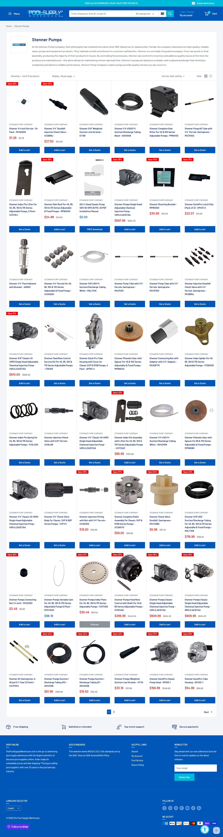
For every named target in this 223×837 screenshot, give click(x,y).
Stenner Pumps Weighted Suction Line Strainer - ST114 (129, 680)
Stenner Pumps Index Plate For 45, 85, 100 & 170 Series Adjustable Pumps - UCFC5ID (93, 603)
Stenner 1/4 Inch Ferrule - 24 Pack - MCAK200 (23, 130)
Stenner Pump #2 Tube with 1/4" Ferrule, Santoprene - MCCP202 (198, 132)
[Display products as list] (210, 76)
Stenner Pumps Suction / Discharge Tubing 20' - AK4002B (91, 682)
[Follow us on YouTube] (187, 808)
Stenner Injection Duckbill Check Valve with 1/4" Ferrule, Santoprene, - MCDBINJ (198, 288)
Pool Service (137, 760)
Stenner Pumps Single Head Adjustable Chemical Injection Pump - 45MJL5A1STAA (128, 209)
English (11, 808)
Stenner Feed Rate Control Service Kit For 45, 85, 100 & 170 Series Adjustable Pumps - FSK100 (58, 363)
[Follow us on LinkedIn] (199, 808)
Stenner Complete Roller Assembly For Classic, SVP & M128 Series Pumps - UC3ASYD (128, 522)
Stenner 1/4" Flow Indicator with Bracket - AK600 (22, 285)
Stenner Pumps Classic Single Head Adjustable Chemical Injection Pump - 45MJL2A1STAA (163, 605)
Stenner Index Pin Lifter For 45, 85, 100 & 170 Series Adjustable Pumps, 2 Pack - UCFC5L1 (23, 209)
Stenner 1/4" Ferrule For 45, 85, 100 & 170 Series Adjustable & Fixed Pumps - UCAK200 (58, 288)
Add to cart (24, 150)
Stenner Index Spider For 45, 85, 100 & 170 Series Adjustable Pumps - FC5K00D (199, 362)
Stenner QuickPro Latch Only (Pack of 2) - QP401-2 (199, 206)
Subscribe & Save (205, 3)
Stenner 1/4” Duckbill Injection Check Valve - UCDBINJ (55, 132)
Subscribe (184, 777)
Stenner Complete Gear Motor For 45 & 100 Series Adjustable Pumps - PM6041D (164, 132)
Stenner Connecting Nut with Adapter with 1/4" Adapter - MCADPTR (164, 362)
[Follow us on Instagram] (176, 808)
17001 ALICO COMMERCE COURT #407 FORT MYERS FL (111, 3)
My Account (137, 756)
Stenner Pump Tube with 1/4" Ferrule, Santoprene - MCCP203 (164, 287)
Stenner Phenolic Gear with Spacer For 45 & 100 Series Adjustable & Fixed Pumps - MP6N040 (128, 363)
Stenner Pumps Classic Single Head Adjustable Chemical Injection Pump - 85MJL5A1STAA (198, 605)
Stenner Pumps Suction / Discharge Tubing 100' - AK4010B (56, 682)
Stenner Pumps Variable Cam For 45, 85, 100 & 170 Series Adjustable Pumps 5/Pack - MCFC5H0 (58, 605)
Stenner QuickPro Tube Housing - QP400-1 (196, 680)
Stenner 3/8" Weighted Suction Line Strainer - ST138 (90, 132)
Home (9, 26)
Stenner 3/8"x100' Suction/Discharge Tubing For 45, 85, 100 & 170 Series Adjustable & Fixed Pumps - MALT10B (198, 523)
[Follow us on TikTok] (193, 808)
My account (186, 15)
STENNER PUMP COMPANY (21, 124)
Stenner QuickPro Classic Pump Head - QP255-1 (162, 680)
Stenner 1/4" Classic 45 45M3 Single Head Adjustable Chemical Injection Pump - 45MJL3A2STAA (93, 442)
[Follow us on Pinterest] (182, 808)
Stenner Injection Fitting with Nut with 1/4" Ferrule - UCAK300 (92, 520)
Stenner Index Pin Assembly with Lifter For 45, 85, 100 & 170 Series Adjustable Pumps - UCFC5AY (129, 442)
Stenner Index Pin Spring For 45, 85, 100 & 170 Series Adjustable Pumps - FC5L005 (23, 441)
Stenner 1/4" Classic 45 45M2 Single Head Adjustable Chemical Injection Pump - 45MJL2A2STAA (23, 522)
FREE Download (94, 229)
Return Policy (138, 765)
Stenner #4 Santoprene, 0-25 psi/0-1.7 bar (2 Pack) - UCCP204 (22, 682)
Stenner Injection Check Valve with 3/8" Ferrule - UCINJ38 (56, 441)
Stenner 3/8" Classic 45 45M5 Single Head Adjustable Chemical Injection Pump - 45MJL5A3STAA (23, 363)
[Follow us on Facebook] (164, 808)
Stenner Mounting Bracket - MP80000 (163, 206)
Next (206, 712)
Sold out (95, 624)
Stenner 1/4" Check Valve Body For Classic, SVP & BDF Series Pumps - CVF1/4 (58, 520)
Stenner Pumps (22, 26)
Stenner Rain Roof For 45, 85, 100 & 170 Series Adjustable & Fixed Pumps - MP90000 (58, 208)
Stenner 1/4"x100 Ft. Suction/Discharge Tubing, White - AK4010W (163, 441)
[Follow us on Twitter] (170, 808)
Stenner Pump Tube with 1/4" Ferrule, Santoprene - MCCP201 (129, 287)
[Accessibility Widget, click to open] (204, 829)
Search (135, 751)
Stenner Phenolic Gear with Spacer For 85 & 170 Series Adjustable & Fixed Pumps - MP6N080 (198, 442)
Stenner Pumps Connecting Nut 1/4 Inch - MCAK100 (22, 601)
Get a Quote (94, 150)
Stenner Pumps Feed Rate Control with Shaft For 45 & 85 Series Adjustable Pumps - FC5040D (129, 605)
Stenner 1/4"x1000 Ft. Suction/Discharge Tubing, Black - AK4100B (128, 132)
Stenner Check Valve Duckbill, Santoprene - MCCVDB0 (161, 520)
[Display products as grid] (205, 76)
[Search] (170, 13)
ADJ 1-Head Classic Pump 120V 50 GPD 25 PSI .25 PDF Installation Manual (92, 208)
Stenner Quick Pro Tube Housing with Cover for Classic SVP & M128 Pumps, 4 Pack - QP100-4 (93, 363)
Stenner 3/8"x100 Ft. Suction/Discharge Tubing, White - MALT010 (92, 287)
